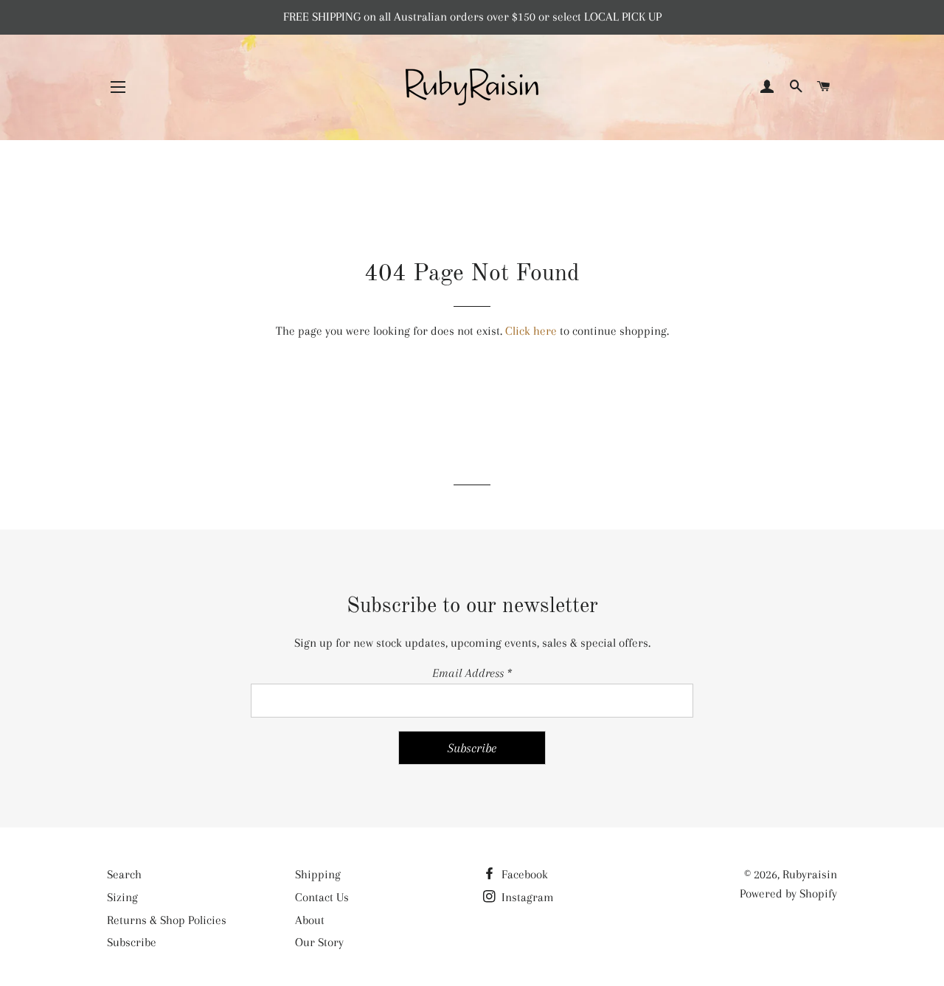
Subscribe (131, 942)
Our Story (319, 942)
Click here (531, 331)
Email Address (472, 673)
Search (124, 874)
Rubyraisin (809, 874)
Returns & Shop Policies (166, 920)
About (309, 920)
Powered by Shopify (788, 893)
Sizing (122, 897)
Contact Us (322, 897)
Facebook (523, 874)
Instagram (526, 897)
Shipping (318, 874)
